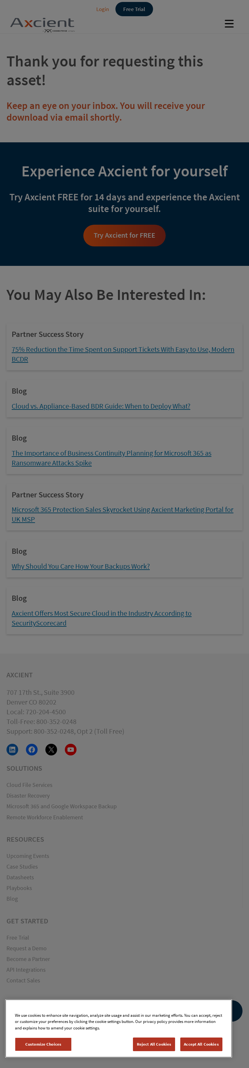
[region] (118, 1028)
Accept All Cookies (201, 1044)
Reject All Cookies (154, 1044)
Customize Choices (43, 1044)
